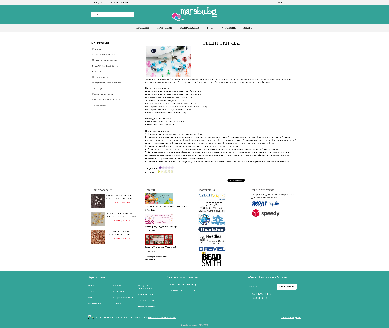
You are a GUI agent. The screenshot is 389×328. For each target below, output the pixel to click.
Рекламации (119, 291)
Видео (248, 27)
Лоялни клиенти (146, 301)
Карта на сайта (145, 294)
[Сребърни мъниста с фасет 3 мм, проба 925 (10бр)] (98, 201)
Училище (229, 27)
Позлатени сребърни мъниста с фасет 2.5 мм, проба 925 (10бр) (121, 215)
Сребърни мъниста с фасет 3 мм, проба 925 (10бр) (119, 197)
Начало (91, 285)
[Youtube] (182, 296)
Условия (117, 304)
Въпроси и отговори (123, 298)
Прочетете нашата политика (162, 317)
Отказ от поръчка (147, 307)
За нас (91, 291)
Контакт (117, 285)
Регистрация (94, 304)
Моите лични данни (291, 317)
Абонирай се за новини (156, 257)
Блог (210, 27)
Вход (90, 298)
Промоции (164, 27)
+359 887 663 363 (119, 2)
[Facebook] (287, 2)
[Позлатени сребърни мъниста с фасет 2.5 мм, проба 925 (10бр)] (98, 219)
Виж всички (150, 260)
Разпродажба (189, 27)
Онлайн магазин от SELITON (194, 325)
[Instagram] (291, 2)
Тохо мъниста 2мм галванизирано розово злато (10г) (120, 233)
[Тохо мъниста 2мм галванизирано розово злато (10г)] (98, 237)
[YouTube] (296, 2)
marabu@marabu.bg (187, 284)
